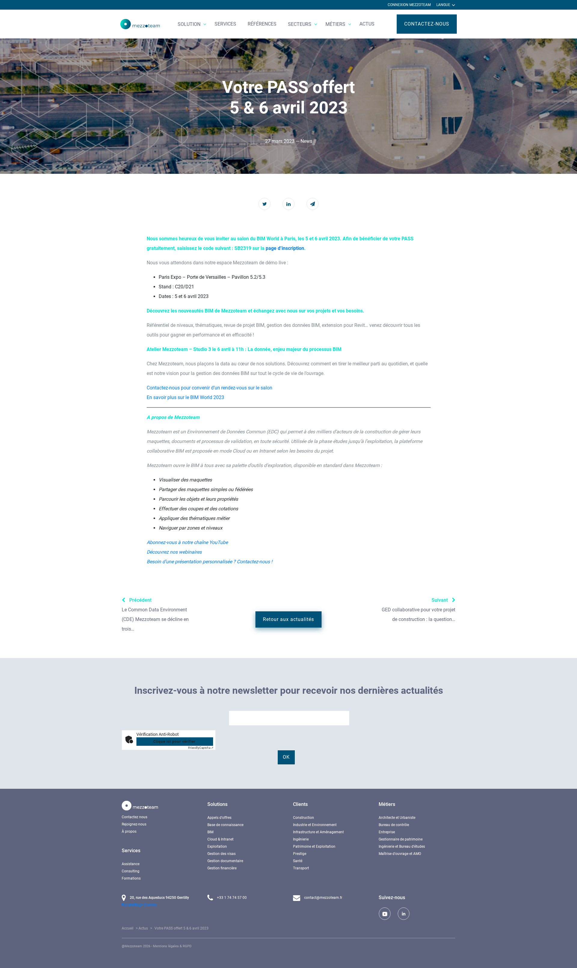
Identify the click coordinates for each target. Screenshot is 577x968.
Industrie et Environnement (315, 825)
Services (225, 24)
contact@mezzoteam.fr (322, 898)
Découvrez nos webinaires (174, 552)
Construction (303, 818)
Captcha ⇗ (200, 747)
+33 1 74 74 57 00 (231, 898)
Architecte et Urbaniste (397, 818)
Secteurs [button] (300, 24)
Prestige (299, 854)
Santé (297, 861)
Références (262, 24)
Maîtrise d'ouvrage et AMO (400, 854)
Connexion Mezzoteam (409, 5)
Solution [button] (190, 24)
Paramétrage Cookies (139, 905)
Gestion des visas (221, 854)
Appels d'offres (219, 818)
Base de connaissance (225, 825)
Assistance (130, 864)
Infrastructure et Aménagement (318, 832)
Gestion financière (222, 868)
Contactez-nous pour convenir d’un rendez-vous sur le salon (209, 388)
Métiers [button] (336, 24)
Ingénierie (301, 839)
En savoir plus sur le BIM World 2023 (185, 397)
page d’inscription (285, 248)
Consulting (130, 871)
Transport (301, 868)
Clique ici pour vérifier (174, 741)
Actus (366, 24)
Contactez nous (134, 817)
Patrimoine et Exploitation (314, 846)
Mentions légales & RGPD (172, 946)
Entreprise (387, 832)
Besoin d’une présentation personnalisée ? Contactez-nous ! (209, 561)
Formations (131, 878)
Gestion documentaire (225, 861)
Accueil (127, 928)
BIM (210, 832)
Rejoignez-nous (134, 824)
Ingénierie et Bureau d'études (402, 846)
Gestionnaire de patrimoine (401, 839)
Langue (443, 5)
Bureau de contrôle (394, 825)
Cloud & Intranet (220, 839)
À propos (129, 831)
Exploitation (217, 846)
